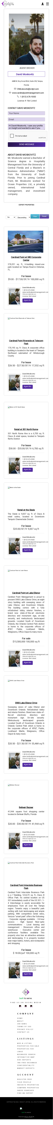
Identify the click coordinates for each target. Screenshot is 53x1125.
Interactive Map (26, 1057)
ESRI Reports (24, 1060)
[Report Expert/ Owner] (36, 75)
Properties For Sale (28, 1046)
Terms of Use (24, 1026)
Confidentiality (26, 1065)
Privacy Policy (25, 1029)
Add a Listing (24, 1043)
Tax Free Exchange (27, 1063)
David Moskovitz (28, 287)
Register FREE (24, 1079)
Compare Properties (28, 1088)
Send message (26, 144)
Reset (44, 216)
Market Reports (26, 1068)
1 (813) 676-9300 (28, 96)
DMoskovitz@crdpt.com (28, 89)
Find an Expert (25, 1093)
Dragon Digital (29, 1117)
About (20, 1021)
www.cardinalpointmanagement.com (28, 92)
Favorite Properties (28, 1085)
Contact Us (23, 1032)
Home (20, 1018)
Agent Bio (27, 300)
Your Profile (24, 1082)
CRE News (22, 1024)
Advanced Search (26, 1054)
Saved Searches (25, 1090)
